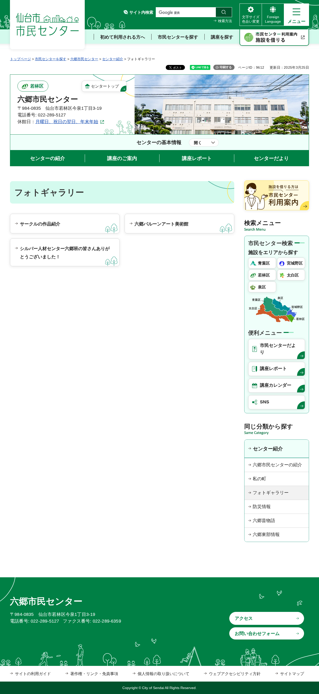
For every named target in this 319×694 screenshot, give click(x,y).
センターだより (271, 158)
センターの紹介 (47, 158)
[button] (296, 15)
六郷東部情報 (266, 534)
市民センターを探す (50, 59)
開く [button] (198, 143)
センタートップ (105, 86)
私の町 (259, 478)
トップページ (20, 59)
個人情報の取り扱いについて (163, 674)
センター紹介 (112, 59)
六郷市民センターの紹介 (277, 464)
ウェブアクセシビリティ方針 (235, 674)
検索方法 (225, 21)
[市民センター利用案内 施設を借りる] (274, 37)
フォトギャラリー (271, 492)
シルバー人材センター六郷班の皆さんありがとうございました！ (65, 252)
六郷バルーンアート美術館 (161, 223)
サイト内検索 (141, 12)
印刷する (226, 67)
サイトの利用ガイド (33, 674)
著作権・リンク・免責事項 (94, 674)
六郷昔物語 (264, 520)
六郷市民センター (84, 59)
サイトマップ (292, 674)
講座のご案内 (122, 158)
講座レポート (197, 158)
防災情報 (262, 506)
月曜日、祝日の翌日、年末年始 (66, 121)
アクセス (244, 618)
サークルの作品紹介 (40, 223)
